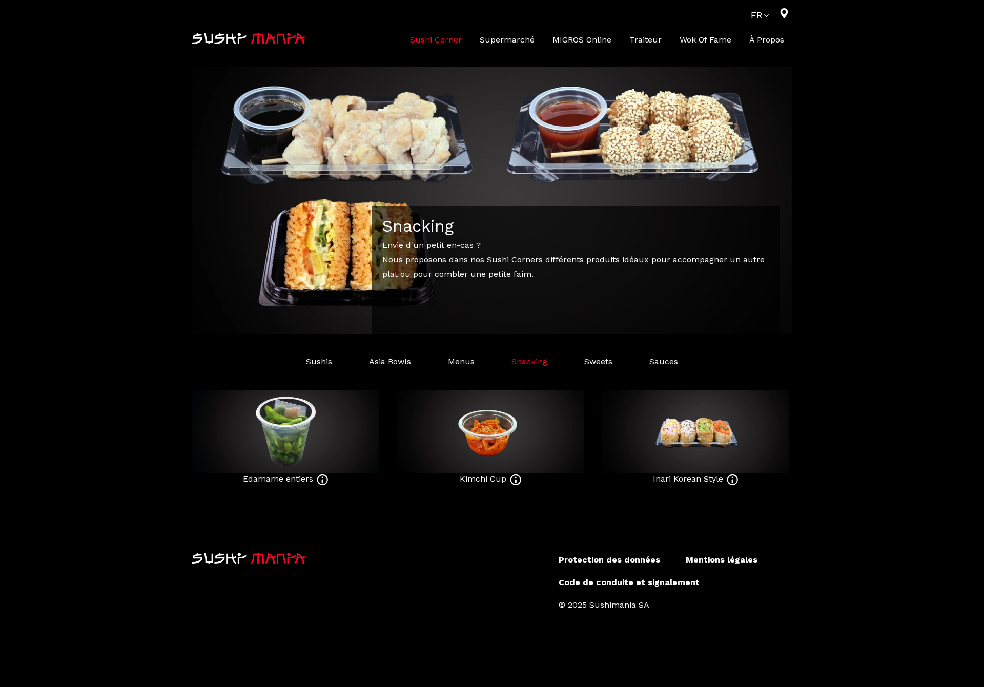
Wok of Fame (705, 40)
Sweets (598, 361)
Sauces (663, 361)
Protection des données (609, 560)
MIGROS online (581, 40)
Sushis (319, 361)
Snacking (529, 361)
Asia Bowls (390, 361)
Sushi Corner (436, 40)
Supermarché (507, 40)
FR (757, 15)
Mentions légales (721, 560)
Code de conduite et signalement (629, 582)
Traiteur (645, 40)
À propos (766, 40)
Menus (461, 361)
